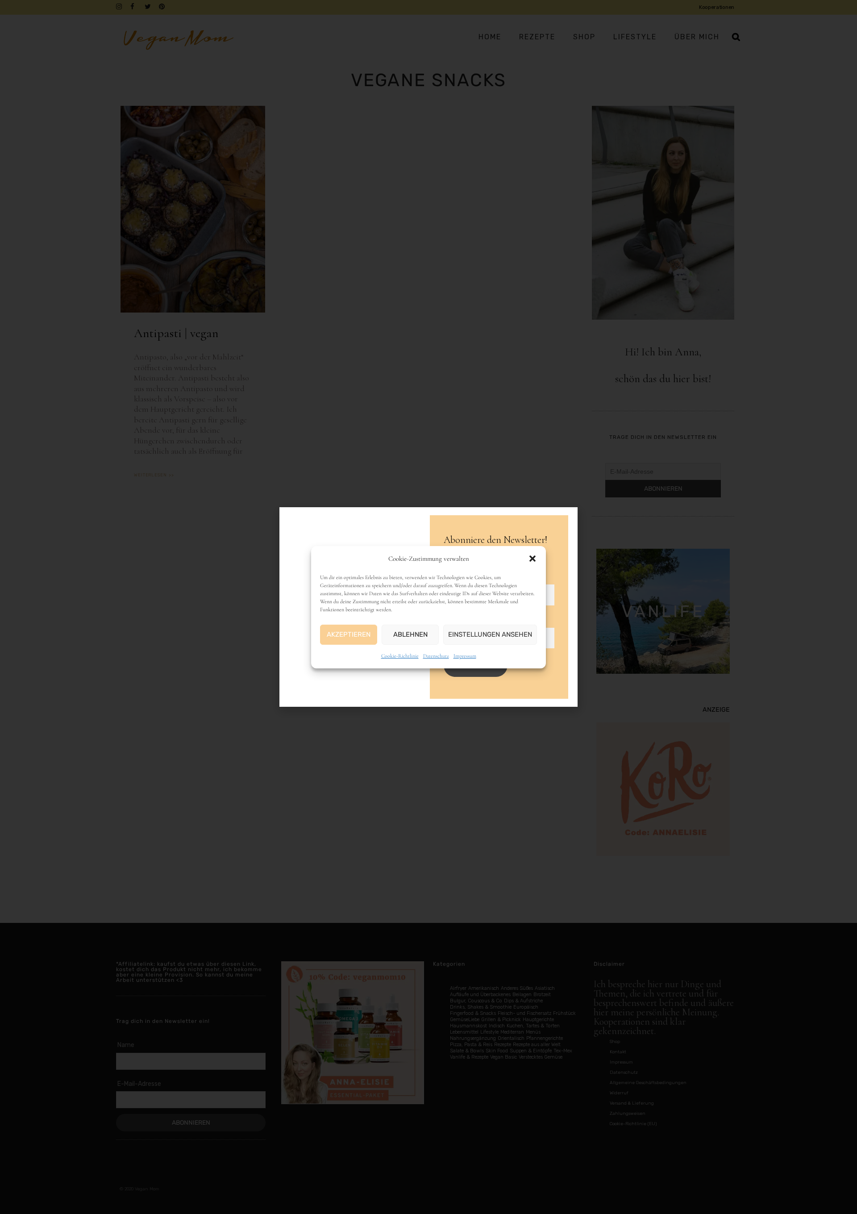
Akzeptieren (348, 634)
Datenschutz (436, 656)
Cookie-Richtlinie (400, 656)
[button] (532, 558)
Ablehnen (410, 634)
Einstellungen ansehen (490, 634)
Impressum (464, 656)
